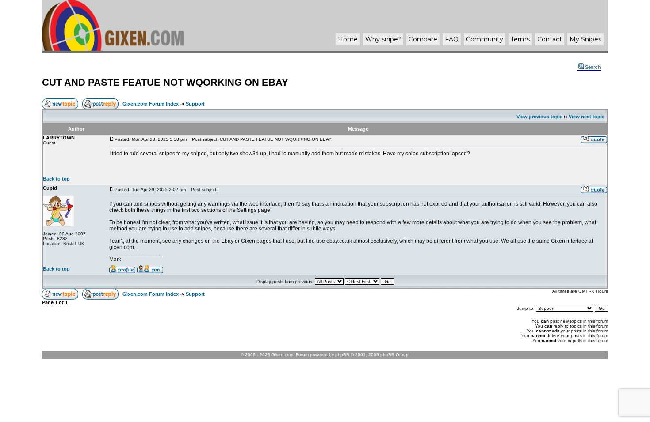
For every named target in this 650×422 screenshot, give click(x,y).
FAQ (452, 39)
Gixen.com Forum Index (150, 103)
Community (484, 39)
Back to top (56, 178)
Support (195, 103)
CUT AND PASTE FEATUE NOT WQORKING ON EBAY (165, 82)
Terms (520, 39)
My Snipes (585, 39)
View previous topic (539, 116)
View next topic (586, 116)
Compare (423, 39)
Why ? (383, 39)
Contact (549, 39)
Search (593, 67)
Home (348, 39)
